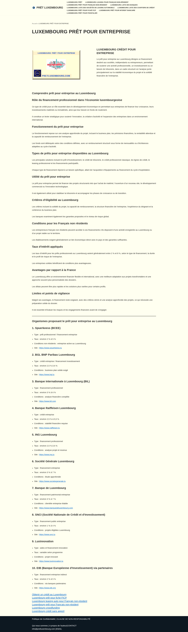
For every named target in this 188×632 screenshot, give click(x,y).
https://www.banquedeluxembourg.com (56, 508)
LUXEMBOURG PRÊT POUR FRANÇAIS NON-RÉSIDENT (87, 5)
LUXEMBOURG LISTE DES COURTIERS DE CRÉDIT (136, 7)
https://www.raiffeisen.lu (49, 428)
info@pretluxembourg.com (43, 629)
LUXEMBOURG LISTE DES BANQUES (124, 5)
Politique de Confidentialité (43, 619)
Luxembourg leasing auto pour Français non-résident (59, 601)
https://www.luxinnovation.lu (51, 561)
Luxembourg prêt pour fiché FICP (49, 597)
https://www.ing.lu (46, 455)
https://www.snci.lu (47, 534)
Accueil (34, 23)
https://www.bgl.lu (46, 374)
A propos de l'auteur (58, 626)
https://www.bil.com (47, 401)
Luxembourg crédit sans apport (48, 611)
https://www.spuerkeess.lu (50, 348)
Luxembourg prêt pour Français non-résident (55, 604)
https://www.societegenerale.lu (52, 481)
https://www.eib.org (47, 588)
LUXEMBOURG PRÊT (74, 2)
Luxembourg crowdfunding (46, 607)
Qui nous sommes (40, 626)
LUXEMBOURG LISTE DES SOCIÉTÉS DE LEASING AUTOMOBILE (90, 7)
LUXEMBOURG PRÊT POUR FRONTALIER (82, 13)
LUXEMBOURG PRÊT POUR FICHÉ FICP (81, 10)
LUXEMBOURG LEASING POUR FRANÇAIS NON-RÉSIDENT (106, 2)
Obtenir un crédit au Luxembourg (49, 594)
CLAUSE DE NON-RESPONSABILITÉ (73, 619)
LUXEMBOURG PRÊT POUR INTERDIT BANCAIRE (117, 10)
